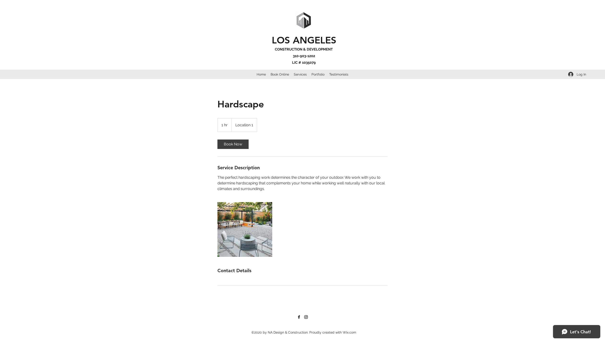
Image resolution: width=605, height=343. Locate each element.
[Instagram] (306, 317)
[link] (233, 144)
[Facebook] (299, 317)
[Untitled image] (244, 229)
